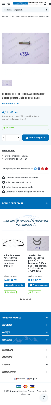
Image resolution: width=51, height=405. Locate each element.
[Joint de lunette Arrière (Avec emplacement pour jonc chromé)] (13, 242)
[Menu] (5, 3)
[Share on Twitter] (35, 168)
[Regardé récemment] (10, 3)
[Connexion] (45, 3)
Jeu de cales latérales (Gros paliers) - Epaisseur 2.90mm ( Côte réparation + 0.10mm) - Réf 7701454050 (37, 263)
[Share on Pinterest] (46, 168)
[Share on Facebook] (39, 168)
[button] (21, 299)
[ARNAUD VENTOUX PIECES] (28, 3)
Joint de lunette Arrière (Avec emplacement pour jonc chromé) (12, 260)
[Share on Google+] (42, 168)
